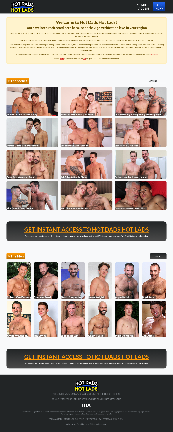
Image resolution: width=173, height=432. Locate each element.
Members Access (144, 6)
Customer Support (74, 419)
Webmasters (55, 419)
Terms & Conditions (113, 419)
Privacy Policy (93, 419)
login (62, 58)
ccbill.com (86, 414)
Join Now (159, 6)
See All (158, 256)
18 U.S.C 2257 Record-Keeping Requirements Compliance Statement (86, 399)
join (84, 58)
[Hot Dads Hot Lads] (23, 6)
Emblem (154, 54)
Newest (153, 81)
